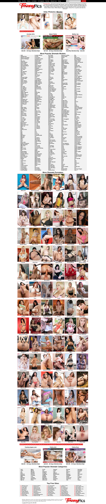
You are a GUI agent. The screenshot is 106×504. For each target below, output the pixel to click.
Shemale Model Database (38, 494)
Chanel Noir (37, 61)
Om (62, 133)
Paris (62, 139)
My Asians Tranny (51, 490)
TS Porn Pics (24, 487)
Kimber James (51, 114)
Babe (22, 473)
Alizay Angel (23, 73)
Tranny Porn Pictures (65, 494)
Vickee (75, 135)
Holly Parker (37, 160)
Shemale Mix (24, 489)
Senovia (76, 75)
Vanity (75, 129)
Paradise (63, 138)
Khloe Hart (50, 109)
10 (43, 444)
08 (39, 444)
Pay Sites (47, 1)
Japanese (55, 469)
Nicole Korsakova (65, 112)
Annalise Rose (24, 100)
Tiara (75, 110)
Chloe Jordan (38, 66)
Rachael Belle (64, 168)
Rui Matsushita (77, 58)
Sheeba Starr (77, 79)
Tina (75, 115)
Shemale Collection (36, 485)
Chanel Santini (38, 62)
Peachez (63, 149)
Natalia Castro (64, 101)
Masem (62, 57)
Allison (22, 75)
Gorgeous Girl (38, 143)
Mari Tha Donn (51, 167)
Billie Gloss (23, 145)
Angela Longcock (24, 92)
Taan (75, 98)
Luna (49, 156)
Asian (22, 470)
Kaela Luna (50, 85)
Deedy (36, 94)
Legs (54, 471)
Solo (67, 479)
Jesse (49, 76)
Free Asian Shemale (37, 490)
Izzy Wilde (50, 55)
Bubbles (22, 158)
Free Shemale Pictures (80, 495)
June (49, 84)
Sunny (75, 93)
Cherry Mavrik (38, 65)
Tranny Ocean (78, 490)
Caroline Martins (38, 55)
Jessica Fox (50, 77)
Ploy (62, 158)
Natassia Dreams (65, 107)
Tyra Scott (76, 120)
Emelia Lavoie (38, 112)
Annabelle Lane (24, 99)
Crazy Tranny (24, 486)
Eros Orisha (37, 121)
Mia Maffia (63, 68)
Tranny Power (36, 486)
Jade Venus (50, 57)
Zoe (75, 167)
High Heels (44, 478)
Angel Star (23, 91)
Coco (36, 77)
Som (75, 87)
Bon (21, 150)
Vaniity (76, 128)
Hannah (36, 152)
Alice (22, 70)
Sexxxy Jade (77, 77)
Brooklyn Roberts (24, 153)
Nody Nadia (64, 121)
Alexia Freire (23, 68)
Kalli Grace (50, 86)
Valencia (76, 121)
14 (50, 444)
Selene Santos (77, 73)
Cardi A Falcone (24, 165)
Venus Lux (76, 133)
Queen (62, 165)
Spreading (80, 469)
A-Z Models (34, 1)
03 (29, 31)
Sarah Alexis (77, 69)
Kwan (49, 122)
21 (64, 444)
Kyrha (49, 124)
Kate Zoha (50, 95)
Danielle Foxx (38, 86)
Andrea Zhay (23, 90)
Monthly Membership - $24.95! (75, 51)
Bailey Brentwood (24, 124)
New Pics (24, 1)
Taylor (75, 105)
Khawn (49, 108)
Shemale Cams (54, 1)
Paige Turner (64, 134)
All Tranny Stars (25, 485)
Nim (62, 117)
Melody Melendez (65, 63)
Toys (79, 475)
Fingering (44, 471)
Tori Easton (76, 117)
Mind (62, 76)
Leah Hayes (50, 130)
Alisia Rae (23, 72)
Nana (62, 92)
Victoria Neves (77, 139)
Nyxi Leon (63, 129)
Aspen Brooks (24, 110)
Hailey (36, 150)
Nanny (62, 94)
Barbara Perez (24, 129)
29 (80, 444)
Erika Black (37, 117)
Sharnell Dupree (78, 78)
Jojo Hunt (50, 82)
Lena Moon (50, 136)
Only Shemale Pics (37, 489)
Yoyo (75, 161)
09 (41, 444)
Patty (62, 145)
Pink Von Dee (64, 156)
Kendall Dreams (51, 105)
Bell (21, 133)
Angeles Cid (23, 93)
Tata (75, 104)
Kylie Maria (51, 123)
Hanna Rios (37, 151)
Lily (49, 144)
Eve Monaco (37, 128)
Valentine (76, 123)
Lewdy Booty (51, 137)
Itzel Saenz (37, 167)
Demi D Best (37, 95)
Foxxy (36, 133)
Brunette (33, 474)
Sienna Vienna (77, 83)
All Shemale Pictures (37, 492)
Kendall (50, 104)
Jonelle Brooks (51, 83)
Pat (62, 142)
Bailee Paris (23, 123)
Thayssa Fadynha (78, 108)
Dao (35, 90)
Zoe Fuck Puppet (78, 168)
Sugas (75, 92)
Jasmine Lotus (51, 64)
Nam (62, 90)
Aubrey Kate (23, 113)
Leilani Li (50, 134)
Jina (49, 80)
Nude (54, 475)
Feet (43, 470)
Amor (22, 84)
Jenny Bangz (51, 73)
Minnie (62, 77)
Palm (62, 135)
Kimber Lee (51, 115)
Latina (54, 470)
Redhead (68, 474)
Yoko (75, 160)
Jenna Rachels (51, 70)
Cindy (36, 71)
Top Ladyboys (78, 487)
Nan (62, 91)
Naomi (62, 95)
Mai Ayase (50, 159)
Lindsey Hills (51, 146)
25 (72, 444)
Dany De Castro (38, 88)
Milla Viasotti (64, 72)
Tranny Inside (63, 490)
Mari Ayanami (51, 166)
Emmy (36, 115)
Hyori (36, 165)
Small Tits (68, 478)
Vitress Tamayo (77, 142)
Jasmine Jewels (51, 63)
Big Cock (23, 478)
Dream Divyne (38, 104)
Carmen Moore (24, 168)
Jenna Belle (50, 66)
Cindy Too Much (38, 72)
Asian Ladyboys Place (80, 486)
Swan (75, 95)
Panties (54, 477)
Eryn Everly (37, 122)
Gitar (36, 142)
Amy (22, 85)
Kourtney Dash (51, 120)
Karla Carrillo (51, 91)
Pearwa (63, 150)
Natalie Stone (64, 106)
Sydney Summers (78, 97)
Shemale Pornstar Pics (52, 487)
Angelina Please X (24, 94)
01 (25, 31)
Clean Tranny (50, 486)
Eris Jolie (37, 120)
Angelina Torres (24, 95)
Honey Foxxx (37, 164)
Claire (36, 73)
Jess (49, 75)
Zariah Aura (77, 166)
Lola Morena (51, 152)
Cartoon (36, 56)
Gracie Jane (37, 145)
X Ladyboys (50, 494)
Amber (22, 79)
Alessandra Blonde (25, 65)
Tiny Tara (76, 116)
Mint (62, 78)
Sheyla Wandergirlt (78, 80)
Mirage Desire (64, 79)
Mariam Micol (51, 170)
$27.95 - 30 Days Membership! (53, 51)
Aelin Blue (23, 61)
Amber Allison (24, 80)
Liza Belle (50, 151)
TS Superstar (36, 493)
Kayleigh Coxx (51, 99)
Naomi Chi (63, 97)
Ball (21, 127)
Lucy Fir (50, 155)
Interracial (44, 479)
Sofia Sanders (77, 86)
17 (56, 444)
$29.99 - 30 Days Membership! (75, 464)
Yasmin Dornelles (78, 155)
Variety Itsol (77, 131)
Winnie (76, 153)
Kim (49, 112)
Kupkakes (50, 121)
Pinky (62, 157)
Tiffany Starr (77, 114)
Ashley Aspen (23, 107)
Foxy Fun (37, 134)
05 (33, 31)
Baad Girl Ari (24, 122)
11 (45, 444)
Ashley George (24, 108)
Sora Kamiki (77, 88)
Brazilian (33, 473)
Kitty (49, 117)
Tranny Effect (50, 491)
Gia (35, 136)
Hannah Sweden (38, 153)
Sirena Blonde (77, 84)
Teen (79, 473)
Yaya (75, 157)
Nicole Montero (64, 113)
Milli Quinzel (64, 73)
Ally (21, 76)
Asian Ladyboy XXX (79, 489)
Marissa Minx (64, 56)
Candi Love (23, 163)
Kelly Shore (50, 102)
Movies (28, 1)
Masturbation (56, 474)
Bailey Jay (23, 126)
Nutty (62, 127)
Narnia (62, 98)
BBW (22, 476)
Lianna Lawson (51, 139)
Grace (36, 144)
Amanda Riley (24, 78)
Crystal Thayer (38, 79)
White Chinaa (77, 149)
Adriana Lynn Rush (25, 57)
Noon (62, 123)
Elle (35, 109)
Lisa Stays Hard (51, 149)
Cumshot (33, 477)
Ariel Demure (23, 104)
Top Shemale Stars (79, 491)
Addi (22, 55)
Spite (75, 90)
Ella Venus (37, 108)
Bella (22, 134)
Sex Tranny (78, 494)
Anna (22, 98)
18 (58, 444)
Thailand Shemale (64, 493)
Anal (22, 469)
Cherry (36, 64)
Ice (35, 166)
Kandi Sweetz (51, 87)
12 (47, 444)
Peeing (54, 479)
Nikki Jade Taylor (65, 114)
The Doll (76, 109)
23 (68, 444)
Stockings (80, 470)
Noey (62, 122)
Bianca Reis (23, 142)
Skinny (67, 476)
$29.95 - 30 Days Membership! (53, 464)
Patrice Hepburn (65, 143)
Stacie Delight (77, 91)
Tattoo (79, 471)
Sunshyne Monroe (78, 94)
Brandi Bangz (24, 151)
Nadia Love (63, 88)
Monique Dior (64, 83)
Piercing (68, 469)
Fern (36, 131)
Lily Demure (51, 145)
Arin (22, 105)
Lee (49, 131)
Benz (22, 141)
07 (37, 444)
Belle (22, 138)
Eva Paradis (37, 127)
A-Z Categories (41, 1)
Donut (36, 102)
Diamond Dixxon (38, 97)
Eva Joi (36, 123)
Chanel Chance (38, 59)
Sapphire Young (77, 66)
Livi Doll (50, 150)
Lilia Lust (50, 142)
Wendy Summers (78, 146)
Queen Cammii (64, 166)
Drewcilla (37, 105)
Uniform (79, 477)
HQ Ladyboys (50, 495)
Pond (62, 159)
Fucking (44, 473)
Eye (35, 129)
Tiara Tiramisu (77, 112)
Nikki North (64, 115)
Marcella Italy (51, 165)
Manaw (50, 160)
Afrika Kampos (24, 62)
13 (48, 444)
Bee (21, 130)
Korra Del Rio (51, 119)
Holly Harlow (38, 159)
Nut (62, 126)
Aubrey (22, 112)
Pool (67, 470)
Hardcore (44, 477)
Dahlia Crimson (38, 82)
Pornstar (68, 471)
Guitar (36, 149)
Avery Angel (23, 119)
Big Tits (22, 479)
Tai (75, 99)
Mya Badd (63, 86)
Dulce (36, 106)
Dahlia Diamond (38, 83)
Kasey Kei (50, 94)
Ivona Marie (37, 168)
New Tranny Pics (64, 489)
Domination (33, 478)
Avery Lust (23, 120)
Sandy (75, 64)
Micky (62, 70)
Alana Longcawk (24, 64)
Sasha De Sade (77, 71)
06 (35, 444)
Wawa (75, 145)
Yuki (75, 164)
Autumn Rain (24, 115)
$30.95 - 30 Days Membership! (30, 51)
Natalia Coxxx (64, 102)
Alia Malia (23, 69)
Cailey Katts (23, 160)
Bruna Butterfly (24, 156)
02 (27, 31)
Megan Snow (64, 61)
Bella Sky (23, 136)
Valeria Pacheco (77, 126)
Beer (21, 131)
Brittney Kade (24, 152)
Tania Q (76, 101)
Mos (62, 85)
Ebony (32, 479)
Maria (49, 168)
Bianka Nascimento (25, 143)
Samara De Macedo (78, 62)
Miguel (62, 71)
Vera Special (77, 134)
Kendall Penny (51, 106)
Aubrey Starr (23, 114)
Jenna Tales (50, 71)
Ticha (75, 113)
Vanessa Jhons (77, 127)
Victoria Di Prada (78, 137)
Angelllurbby (23, 97)
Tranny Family (24, 495)
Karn (49, 92)
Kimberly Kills (51, 116)
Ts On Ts (79, 476)
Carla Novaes (23, 166)
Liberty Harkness (52, 141)
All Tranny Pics (29, 502)
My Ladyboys (78, 492)
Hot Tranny (63, 486)
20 (62, 444)
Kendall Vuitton (51, 107)
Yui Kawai (76, 163)
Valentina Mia (77, 122)
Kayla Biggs (51, 98)
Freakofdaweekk (38, 135)
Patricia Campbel (65, 144)
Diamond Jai (37, 98)
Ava (21, 116)
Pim (62, 155)
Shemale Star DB (37, 487)
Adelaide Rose (24, 56)
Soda (75, 85)
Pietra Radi (63, 153)
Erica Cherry (37, 116)
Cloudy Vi (37, 76)
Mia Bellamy (64, 65)
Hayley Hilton (38, 155)
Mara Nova (50, 164)
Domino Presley (38, 101)
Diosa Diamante (38, 99)
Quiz (62, 167)
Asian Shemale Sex (64, 492)
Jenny (49, 72)
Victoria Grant (77, 138)
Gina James (37, 139)
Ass (21, 471)
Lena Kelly (50, 135)
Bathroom (23, 475)
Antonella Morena (24, 101)
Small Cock (68, 477)
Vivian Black (77, 143)
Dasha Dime (37, 92)
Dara (36, 91)
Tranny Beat (24, 494)
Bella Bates (23, 135)
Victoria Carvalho (78, 136)
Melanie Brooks (64, 62)
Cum (32, 476)
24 (70, 444)
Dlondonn (37, 100)
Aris (21, 106)
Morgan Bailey (64, 84)
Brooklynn (23, 155)
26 (74, 444)
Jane (49, 58)
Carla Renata (23, 167)
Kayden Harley (51, 97)
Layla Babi (50, 128)
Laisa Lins (50, 126)
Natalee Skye (64, 100)
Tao (75, 102)
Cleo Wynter (37, 75)
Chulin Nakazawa (38, 69)
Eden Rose (37, 107)
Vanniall (76, 130)
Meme (62, 64)
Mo (62, 82)
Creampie (33, 475)
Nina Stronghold (65, 119)
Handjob (44, 476)
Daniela (36, 85)
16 (54, 444)
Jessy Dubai (50, 78)
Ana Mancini (23, 88)
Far (35, 130)
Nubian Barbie (64, 124)
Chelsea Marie (38, 63)
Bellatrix (22, 137)
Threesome (80, 474)
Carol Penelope (24, 170)
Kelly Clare (50, 101)
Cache (22, 159)
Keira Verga (51, 100)
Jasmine (50, 62)
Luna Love (50, 157)
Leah (49, 129)
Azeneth (22, 121)
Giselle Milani (38, 141)
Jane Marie (50, 59)
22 (66, 444)
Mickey (63, 69)
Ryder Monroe (77, 59)
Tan (75, 100)
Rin (75, 55)
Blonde (32, 470)
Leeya (49, 133)
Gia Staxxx (37, 137)
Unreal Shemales (51, 489)
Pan (62, 136)
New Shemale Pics (64, 487)
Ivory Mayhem (38, 170)
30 (82, 444)
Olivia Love (63, 131)
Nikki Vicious (64, 116)
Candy (22, 164)
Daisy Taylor (37, 84)
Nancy (62, 93)
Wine (75, 152)
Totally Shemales (25, 491)
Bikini (32, 469)
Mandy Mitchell (51, 161)
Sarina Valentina (78, 70)
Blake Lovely (23, 149)
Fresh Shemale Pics (51, 493)
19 (60, 444)
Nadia (62, 87)
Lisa (49, 148)
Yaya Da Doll (77, 158)
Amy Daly (23, 86)
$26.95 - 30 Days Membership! (30, 464)
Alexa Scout (23, 66)
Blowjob (32, 471)
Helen (36, 157)
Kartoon (50, 93)
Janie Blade (50, 61)
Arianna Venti (24, 102)
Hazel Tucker (37, 156)
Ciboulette (37, 70)
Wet (78, 478)
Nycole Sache (64, 128)
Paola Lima (63, 137)
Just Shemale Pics (51, 485)
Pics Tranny (24, 490)
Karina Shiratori (52, 90)
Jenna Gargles (51, 69)
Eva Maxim (37, 126)
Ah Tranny (35, 491)
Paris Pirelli (64, 141)
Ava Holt (22, 117)
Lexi (49, 138)
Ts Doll (75, 119)
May (62, 58)
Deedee (36, 93)
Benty (22, 139)
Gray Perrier (37, 146)
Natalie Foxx (64, 104)
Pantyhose (55, 478)
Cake (22, 161)
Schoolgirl (68, 475)
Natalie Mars (64, 105)
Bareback (23, 474)
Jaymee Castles (51, 65)
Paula (62, 146)
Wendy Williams (78, 148)
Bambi (22, 128)
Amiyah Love (23, 83)
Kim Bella (50, 113)
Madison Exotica (52, 158)
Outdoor (55, 476)
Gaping (44, 475)
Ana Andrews (23, 87)
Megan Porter (64, 59)
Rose (75, 56)
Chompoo (37, 68)
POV (67, 473)
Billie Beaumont (24, 144)
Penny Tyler (64, 151)
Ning (62, 120)
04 (31, 31)
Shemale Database (25, 492)
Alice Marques (24, 71)
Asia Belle (23, 109)
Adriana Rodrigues (25, 58)
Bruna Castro (23, 157)
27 (76, 444)
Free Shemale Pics (64, 491)
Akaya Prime (23, 63)
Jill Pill (49, 79)
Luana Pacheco (51, 153)
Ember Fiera (37, 110)
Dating (59, 1)
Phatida (63, 152)
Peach (62, 148)
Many (49, 163)
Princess (63, 164)
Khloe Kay (50, 110)
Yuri (75, 165)
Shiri (75, 82)
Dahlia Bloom (38, 80)
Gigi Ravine (37, 138)
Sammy (76, 63)
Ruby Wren (77, 57)
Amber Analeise (24, 82)
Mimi (62, 75)
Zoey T (75, 170)
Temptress (76, 106)
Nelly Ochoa (64, 109)
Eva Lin (36, 124)
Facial (43, 469)
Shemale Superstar (25, 493)
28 (78, 444)
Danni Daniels (38, 87)
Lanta (49, 127)
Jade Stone (50, 56)
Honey (36, 163)
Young (79, 479)
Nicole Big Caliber (65, 110)
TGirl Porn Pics (78, 485)
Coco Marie (37, 78)
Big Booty (23, 477)
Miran (62, 80)
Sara (75, 68)
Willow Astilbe (77, 151)
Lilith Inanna (51, 143)
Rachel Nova (64, 170)
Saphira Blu (77, 65)
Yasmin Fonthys (77, 156)
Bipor (22, 146)
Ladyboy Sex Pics (64, 485)
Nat (62, 99)
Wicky (75, 150)
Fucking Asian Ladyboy (80, 493)
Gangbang (44, 474)
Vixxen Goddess (77, 144)
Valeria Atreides (77, 124)
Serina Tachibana (78, 76)
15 (52, 444)
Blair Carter (23, 148)
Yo (74, 159)
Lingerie (55, 473)
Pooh (62, 160)
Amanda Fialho (24, 77)
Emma (36, 113)
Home (19, 1)
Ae (21, 59)
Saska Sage (76, 72)
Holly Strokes (38, 161)
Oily (62, 130)
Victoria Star (77, 141)
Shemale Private (51, 492)
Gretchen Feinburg (39, 148)
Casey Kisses (37, 57)
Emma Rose (37, 114)
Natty (62, 108)
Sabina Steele (77, 61)
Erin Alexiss (37, 119)
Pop (62, 161)
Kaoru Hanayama (52, 88)
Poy (62, 163)
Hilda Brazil (37, 158)
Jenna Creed (51, 68)
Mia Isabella (64, 66)
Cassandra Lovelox (39, 58)
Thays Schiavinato (78, 107)
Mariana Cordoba (65, 55)
